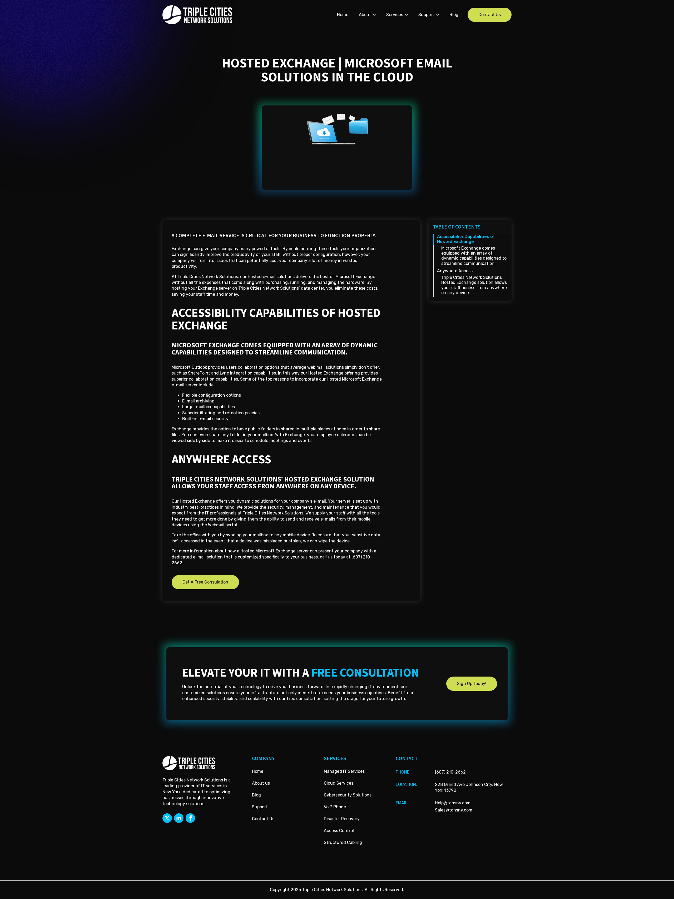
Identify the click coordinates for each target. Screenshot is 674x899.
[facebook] (190, 818)
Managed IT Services (344, 771)
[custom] (179, 818)
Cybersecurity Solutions (347, 795)
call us (326, 557)
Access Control (339, 830)
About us (261, 783)
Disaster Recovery (342, 818)
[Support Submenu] (439, 14)
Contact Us (263, 818)
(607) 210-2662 (450, 772)
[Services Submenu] (408, 14)
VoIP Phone (335, 806)
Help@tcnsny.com (452, 802)
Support (426, 14)
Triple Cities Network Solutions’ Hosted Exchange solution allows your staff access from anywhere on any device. (474, 285)
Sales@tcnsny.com (453, 810)
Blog (453, 14)
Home (342, 14)
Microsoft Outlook (189, 367)
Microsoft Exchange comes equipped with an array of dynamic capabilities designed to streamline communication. (474, 256)
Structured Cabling (343, 842)
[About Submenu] (376, 14)
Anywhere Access (455, 270)
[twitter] (167, 818)
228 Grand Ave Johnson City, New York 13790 (469, 787)
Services (394, 14)
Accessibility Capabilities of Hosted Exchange (466, 239)
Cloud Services (338, 783)
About (365, 14)
